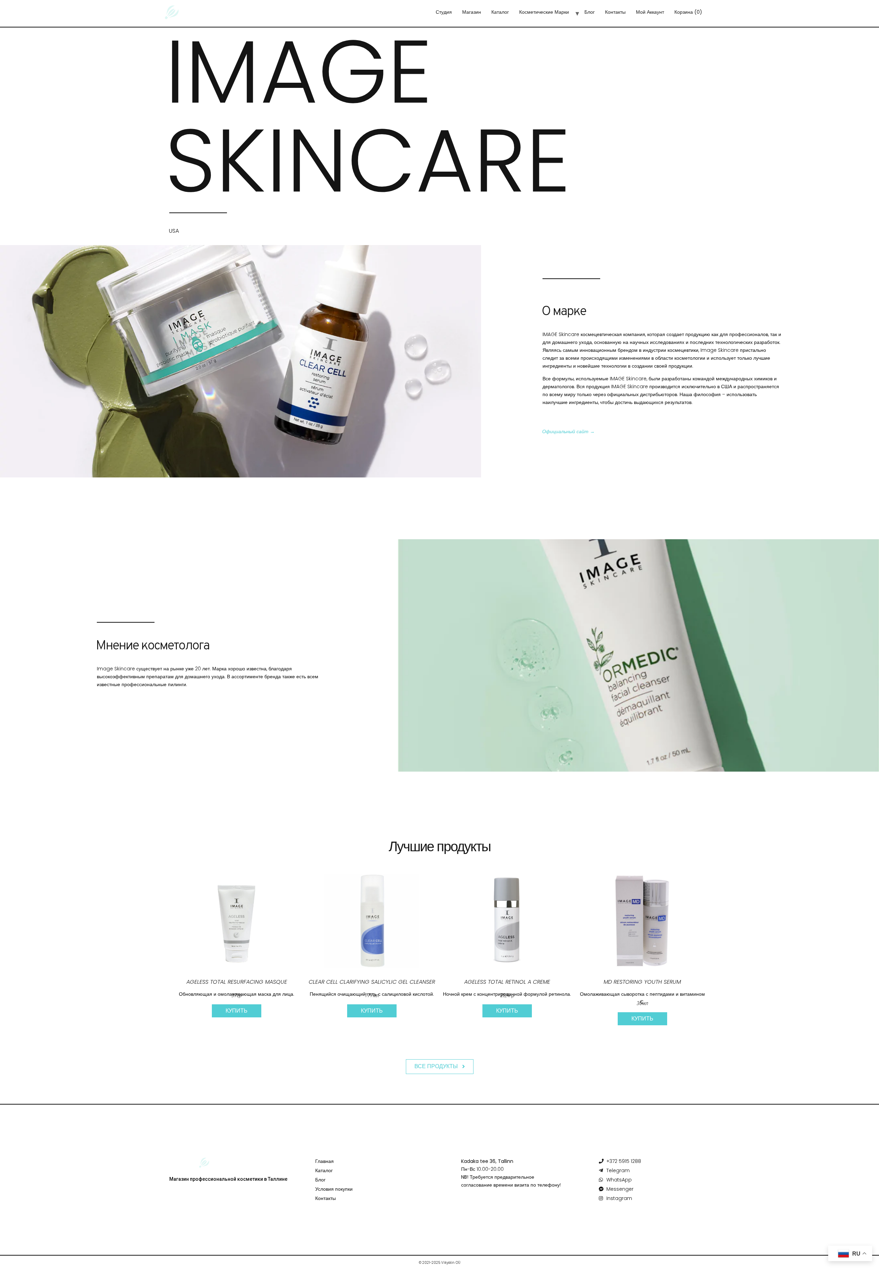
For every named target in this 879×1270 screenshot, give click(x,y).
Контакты (615, 12)
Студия (444, 12)
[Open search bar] (720, 14)
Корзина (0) (688, 12)
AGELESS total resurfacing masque (236, 982)
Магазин (471, 12)
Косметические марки (544, 12)
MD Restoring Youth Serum (642, 982)
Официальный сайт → (568, 431)
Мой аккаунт (650, 12)
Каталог (500, 12)
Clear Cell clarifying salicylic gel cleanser (372, 982)
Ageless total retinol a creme (507, 982)
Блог (589, 12)
